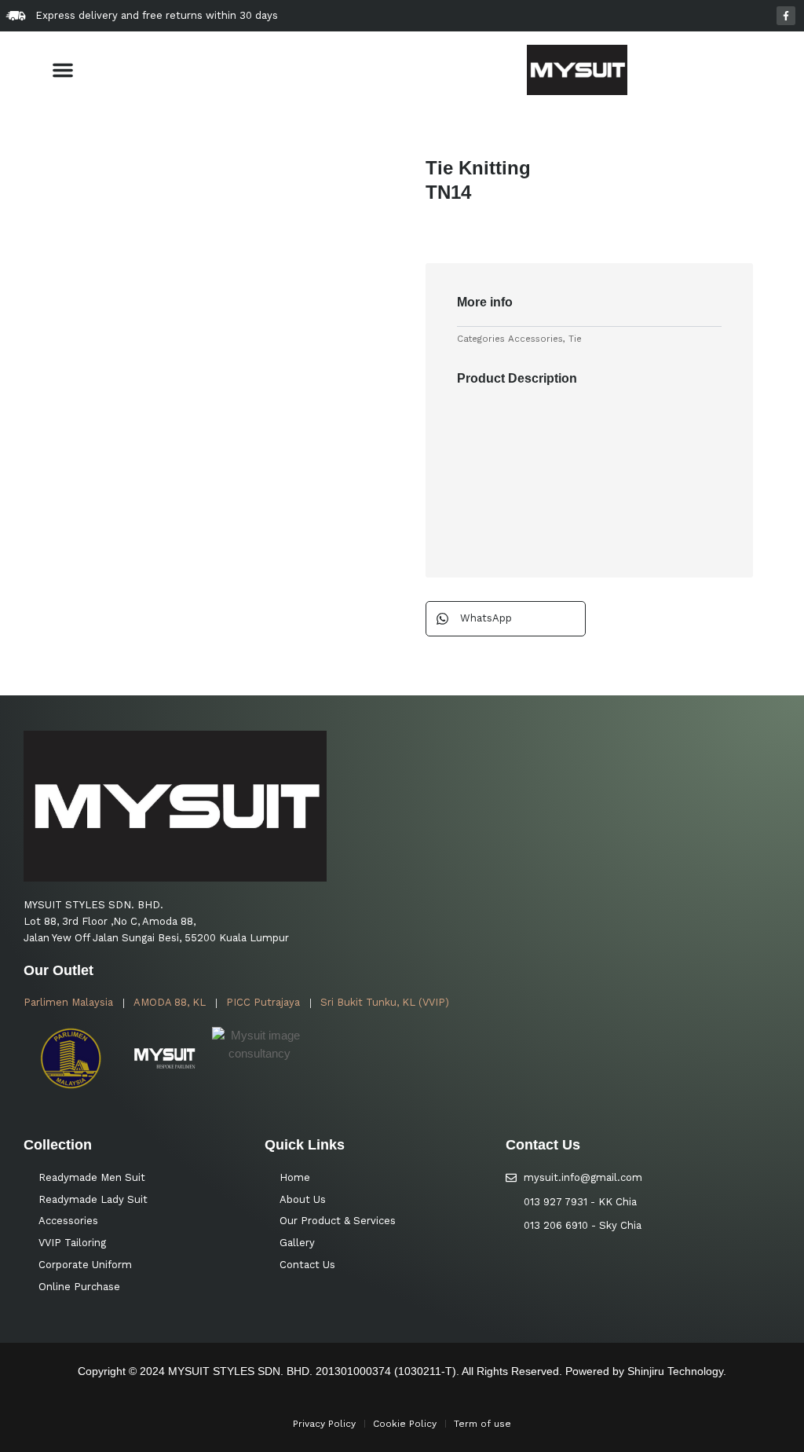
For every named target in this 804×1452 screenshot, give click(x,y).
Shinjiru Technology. (676, 1371)
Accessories (535, 338)
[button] (62, 69)
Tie (575, 338)
